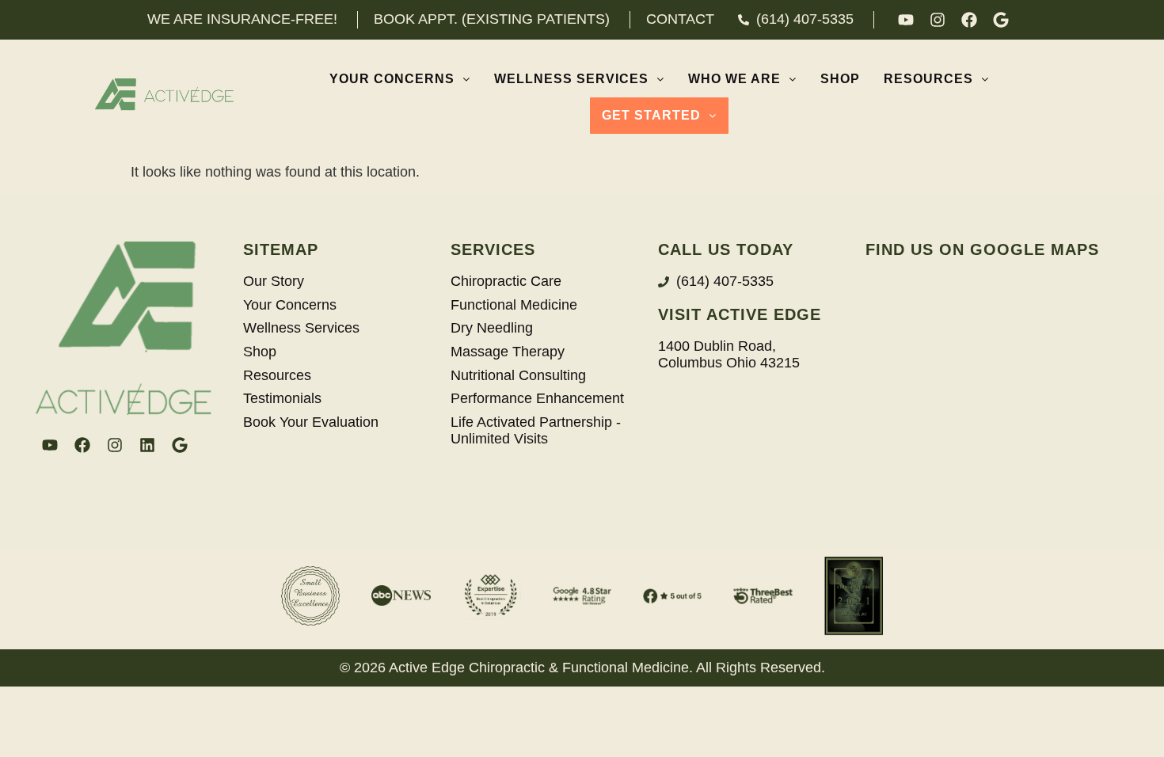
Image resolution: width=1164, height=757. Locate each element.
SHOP (840, 79)
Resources (928, 79)
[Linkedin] (147, 445)
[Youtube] (906, 20)
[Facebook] (969, 20)
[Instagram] (937, 20)
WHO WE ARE (734, 79)
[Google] (1001, 20)
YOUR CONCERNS (392, 79)
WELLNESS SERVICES (571, 79)
